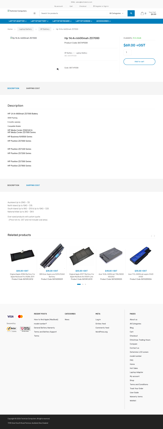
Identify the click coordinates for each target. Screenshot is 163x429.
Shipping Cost (33, 88)
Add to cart (139, 62)
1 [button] (79, 284)
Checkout (82, 6)
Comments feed (102, 328)
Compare (133, 344)
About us (133, 319)
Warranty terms (136, 397)
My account (58, 6)
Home (10, 29)
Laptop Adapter (17, 21)
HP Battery (44, 29)
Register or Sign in (102, 6)
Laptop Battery (38, 21)
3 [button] (85, 284)
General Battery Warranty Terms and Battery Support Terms (45, 332)
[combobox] (72, 13)
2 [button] (82, 284)
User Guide (134, 392)
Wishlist (133, 401)
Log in (98, 319)
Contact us (134, 348)
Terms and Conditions (139, 384)
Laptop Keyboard (61, 21)
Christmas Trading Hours (140, 340)
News (67, 319)
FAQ (131, 360)
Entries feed (101, 324)
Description (13, 88)
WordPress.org (102, 332)
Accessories (102, 21)
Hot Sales (134, 368)
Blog (132, 328)
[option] (34, 54)
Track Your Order (136, 388)
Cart (71, 6)
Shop (132, 380)
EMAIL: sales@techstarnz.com (81, 2)
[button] (58, 69)
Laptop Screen (83, 21)
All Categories (135, 324)
